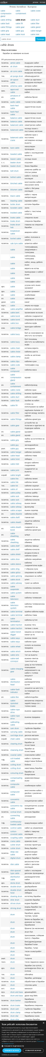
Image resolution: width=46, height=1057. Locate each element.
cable (12, 249)
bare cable (14, 148)
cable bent (14, 312)
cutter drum (15, 845)
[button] (23, 1046)
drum (12, 914)
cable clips (14, 361)
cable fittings (6, 27)
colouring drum (16, 773)
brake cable (15, 217)
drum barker (15, 1000)
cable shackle (16, 514)
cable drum (20, 20)
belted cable (15, 177)
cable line (14, 478)
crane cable (15, 841)
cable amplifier (16, 309)
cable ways (15, 638)
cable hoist (20, 34)
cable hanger (36, 31)
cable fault (5, 23)
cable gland (35, 27)
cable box (14, 323)
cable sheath (15, 522)
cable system (16, 593)
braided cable (16, 213)
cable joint (14, 470)
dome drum (15, 883)
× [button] (43, 1023)
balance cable (16, 118)
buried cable (15, 238)
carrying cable (16, 732)
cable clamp (15, 356)
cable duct (35, 20)
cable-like (14, 697)
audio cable (15, 102)
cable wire (14, 655)
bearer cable (15, 159)
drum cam (14, 1009)
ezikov (4, 2)
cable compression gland (6, 13)
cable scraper (16, 510)
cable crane (35, 11)
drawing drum (16, 896)
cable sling (14, 569)
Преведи (40, 39)
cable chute (15, 351)
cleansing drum (16, 750)
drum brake (15, 1005)
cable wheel (15, 646)
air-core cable (16, 71)
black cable (15, 196)
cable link (14, 482)
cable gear (20, 27)
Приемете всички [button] (12, 1050)
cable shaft (15, 517)
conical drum (15, 812)
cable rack (14, 496)
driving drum (15, 908)
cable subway (16, 583)
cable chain (15, 348)
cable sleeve (15, 564)
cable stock (15, 579)
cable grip (5, 31)
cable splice (15, 572)
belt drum (14, 171)
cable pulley (15, 493)
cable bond (15, 316)
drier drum (14, 900)
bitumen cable (16, 189)
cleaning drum (16, 744)
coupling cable (16, 838)
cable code (15, 365)
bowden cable (16, 208)
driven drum (15, 903)
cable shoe (15, 559)
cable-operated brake (14, 703)
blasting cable (16, 201)
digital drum (15, 858)
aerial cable (15, 63)
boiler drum (15, 204)
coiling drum (15, 764)
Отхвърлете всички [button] (33, 1050)
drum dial (14, 1016)
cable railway (16, 503)
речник (35, 2)
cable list (14, 485)
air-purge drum (16, 76)
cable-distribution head (15, 682)
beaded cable (16, 154)
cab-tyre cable (16, 243)
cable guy (20, 31)
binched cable (16, 183)
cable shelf (15, 546)
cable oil (14, 489)
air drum (13, 66)
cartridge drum (16, 735)
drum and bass (16, 992)
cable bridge (15, 328)
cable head (5, 34)
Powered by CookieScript (10, 1054)
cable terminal (16, 611)
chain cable (15, 739)
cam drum (14, 728)
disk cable (14, 864)
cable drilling (6, 20)
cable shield (15, 554)
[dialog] (23, 1039)
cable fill (19, 23)
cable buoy (15, 334)
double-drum (15, 886)
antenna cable (16, 86)
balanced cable (16, 125)
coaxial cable (16, 755)
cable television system (14, 605)
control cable (16, 828)
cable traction (16, 625)
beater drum (15, 162)
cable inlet (35, 34)
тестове (42, 2)
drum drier (14, 1019)
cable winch (15, 651)
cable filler (35, 23)
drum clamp (15, 1012)
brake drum (15, 221)
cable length (15, 475)
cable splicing (16, 576)
